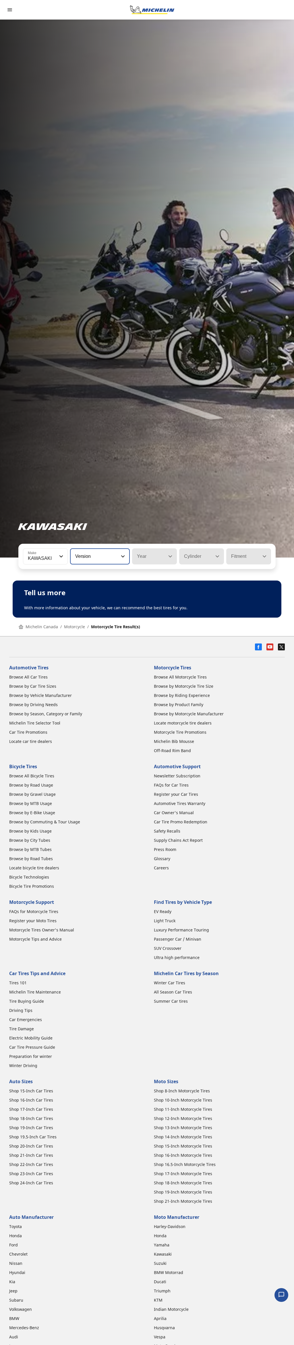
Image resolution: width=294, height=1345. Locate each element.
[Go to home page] (152, 10)
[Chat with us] (281, 1295)
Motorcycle (74, 626)
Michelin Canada (42, 626)
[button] (60, 556)
